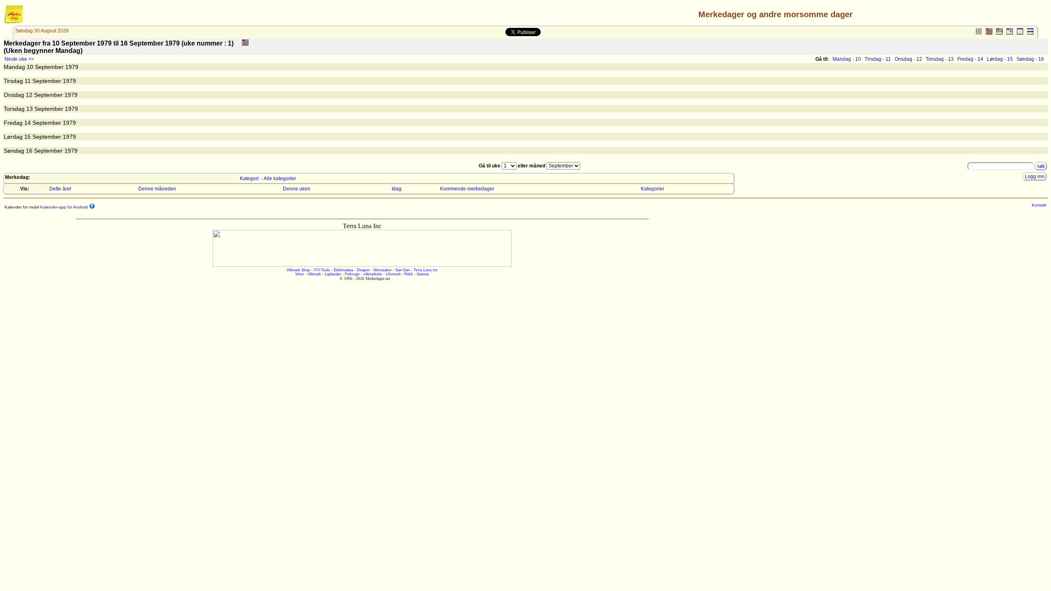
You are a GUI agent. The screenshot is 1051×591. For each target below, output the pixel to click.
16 (29, 150)
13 (29, 108)
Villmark (314, 274)
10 (30, 67)
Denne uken (296, 189)
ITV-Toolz (322, 270)
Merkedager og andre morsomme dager (775, 14)
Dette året (60, 189)
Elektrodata (343, 270)
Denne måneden (157, 189)
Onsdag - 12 (908, 59)
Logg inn (1034, 176)
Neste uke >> (19, 59)
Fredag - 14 (970, 59)
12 (29, 95)
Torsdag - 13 (940, 59)
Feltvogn (352, 274)
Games (423, 274)
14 (27, 122)
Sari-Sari (402, 270)
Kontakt (1039, 205)
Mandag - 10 (847, 59)
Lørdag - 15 (1000, 59)
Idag (397, 189)
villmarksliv (372, 274)
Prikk (408, 274)
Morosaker (383, 270)
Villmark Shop (298, 270)
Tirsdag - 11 (878, 59)
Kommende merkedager (467, 189)
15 (27, 136)
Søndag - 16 (1030, 59)
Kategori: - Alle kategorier (268, 178)
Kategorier (652, 189)
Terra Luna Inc (425, 270)
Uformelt (393, 274)
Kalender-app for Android (63, 207)
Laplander (333, 274)
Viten (299, 274)
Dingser (363, 270)
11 (28, 81)
